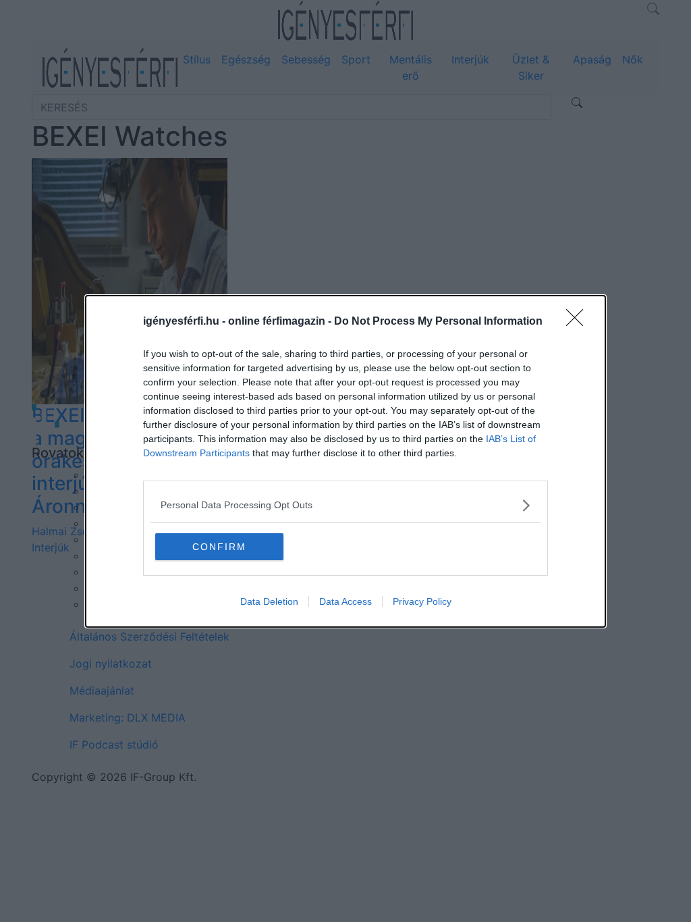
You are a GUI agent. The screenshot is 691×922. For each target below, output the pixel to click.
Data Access (345, 601)
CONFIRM (219, 546)
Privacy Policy (422, 601)
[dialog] (345, 461)
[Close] (579, 322)
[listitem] (345, 505)
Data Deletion (269, 601)
